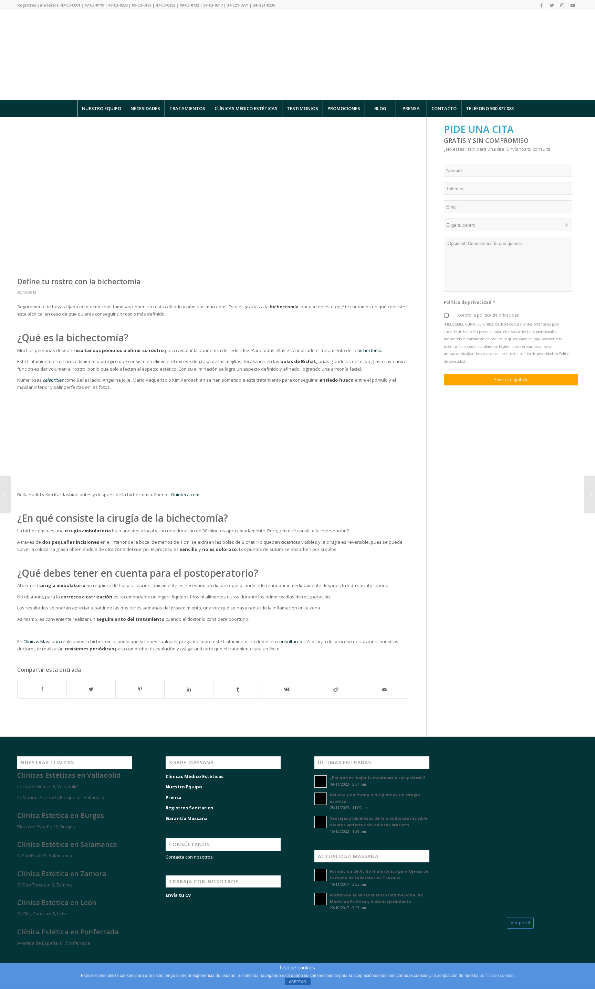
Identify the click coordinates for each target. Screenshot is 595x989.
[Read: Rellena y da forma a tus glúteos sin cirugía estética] (320, 799)
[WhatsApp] (14, 955)
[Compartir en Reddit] (335, 689)
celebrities (53, 380)
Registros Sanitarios (189, 808)
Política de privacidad (469, 302)
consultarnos (291, 641)
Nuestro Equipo (184, 787)
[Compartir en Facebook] (42, 689)
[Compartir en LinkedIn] (189, 689)
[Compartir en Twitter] (91, 689)
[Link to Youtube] (572, 5)
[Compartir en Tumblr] (237, 689)
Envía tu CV (178, 895)
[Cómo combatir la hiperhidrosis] (5, 494)
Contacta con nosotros (189, 857)
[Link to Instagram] (562, 5)
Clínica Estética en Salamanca (67, 844)
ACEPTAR (297, 982)
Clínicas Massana (41, 641)
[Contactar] (55, 955)
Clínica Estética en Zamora (61, 873)
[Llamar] (34, 955)
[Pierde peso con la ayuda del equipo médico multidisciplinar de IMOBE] (589, 494)
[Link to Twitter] (552, 5)
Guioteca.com (185, 494)
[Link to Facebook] (541, 5)
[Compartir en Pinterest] (140, 689)
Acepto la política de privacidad (488, 315)
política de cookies (497, 975)
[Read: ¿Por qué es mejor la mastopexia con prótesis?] (320, 781)
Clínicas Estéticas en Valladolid (69, 775)
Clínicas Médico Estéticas (194, 776)
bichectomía (370, 350)
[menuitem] (101, 108)
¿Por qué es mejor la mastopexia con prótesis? (377, 777)
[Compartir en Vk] (286, 689)
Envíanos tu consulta (529, 149)
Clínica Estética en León (56, 902)
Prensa (173, 797)
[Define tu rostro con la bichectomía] (213, 199)
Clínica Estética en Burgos (60, 815)
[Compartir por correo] (384, 689)
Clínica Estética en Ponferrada (68, 931)
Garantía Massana (187, 818)
